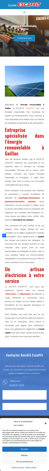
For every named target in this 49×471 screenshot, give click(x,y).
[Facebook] (4, 235)
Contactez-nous (24, 38)
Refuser (24, 455)
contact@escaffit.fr (19, 408)
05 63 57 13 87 (16, 385)
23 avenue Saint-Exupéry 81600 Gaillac (26, 397)
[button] (45, 423)
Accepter (24, 449)
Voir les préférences (24, 462)
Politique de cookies (18, 467)
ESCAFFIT (30, 108)
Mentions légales (31, 467)
